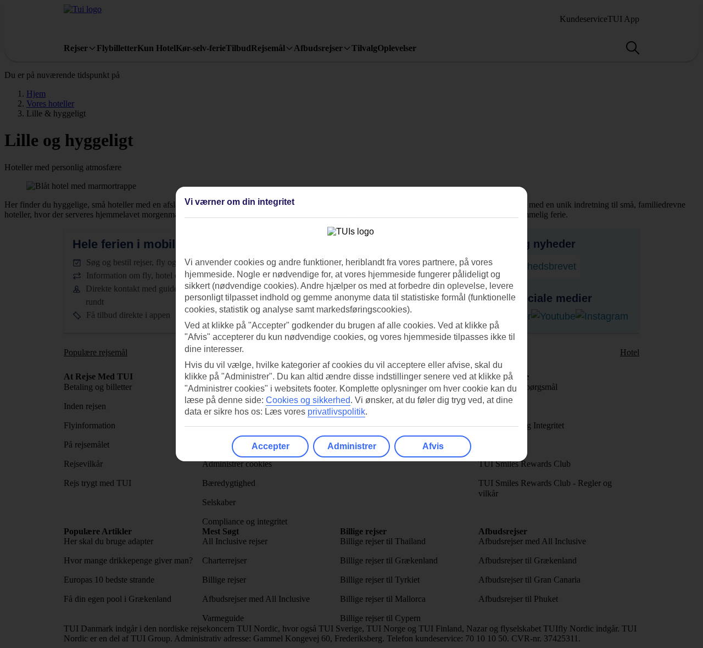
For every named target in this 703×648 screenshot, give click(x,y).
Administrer (351, 446)
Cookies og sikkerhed (308, 400)
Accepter (270, 446)
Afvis (433, 446)
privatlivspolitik (336, 411)
